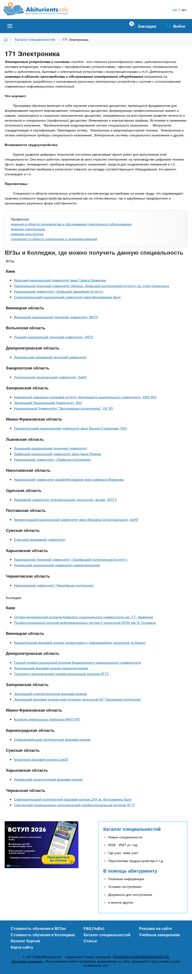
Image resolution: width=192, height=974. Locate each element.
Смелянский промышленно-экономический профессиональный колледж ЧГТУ (74, 804)
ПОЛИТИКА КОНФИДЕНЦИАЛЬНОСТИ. (141, 957)
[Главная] (40, 8)
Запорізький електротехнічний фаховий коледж (50, 693)
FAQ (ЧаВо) (94, 928)
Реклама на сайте (155, 928)
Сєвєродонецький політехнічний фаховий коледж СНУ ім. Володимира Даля (72, 799)
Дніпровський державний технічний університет (50, 357)
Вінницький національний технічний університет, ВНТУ (56, 316)
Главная (7, 39)
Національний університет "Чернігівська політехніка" (54, 585)
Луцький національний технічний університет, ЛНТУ (53, 336)
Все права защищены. (28, 961)
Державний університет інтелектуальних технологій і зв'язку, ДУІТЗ (65, 499)
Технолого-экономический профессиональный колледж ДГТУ (61, 673)
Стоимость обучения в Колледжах (43, 934)
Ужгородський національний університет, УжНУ (50, 377)
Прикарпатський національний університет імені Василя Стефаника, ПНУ (70, 428)
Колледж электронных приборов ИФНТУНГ (47, 719)
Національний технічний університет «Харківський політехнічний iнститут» (71, 559)
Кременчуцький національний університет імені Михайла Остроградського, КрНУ (76, 519)
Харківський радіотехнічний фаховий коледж (48, 779)
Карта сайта (22, 947)
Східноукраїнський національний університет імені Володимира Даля (67, 297)
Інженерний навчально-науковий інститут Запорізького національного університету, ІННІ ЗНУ (85, 397)
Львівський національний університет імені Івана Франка (57, 453)
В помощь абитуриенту (130, 870)
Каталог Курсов (25, 940)
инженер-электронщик (28, 228)
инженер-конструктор (27, 233)
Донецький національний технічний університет (50, 448)
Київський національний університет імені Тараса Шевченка (60, 280)
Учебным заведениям (159, 934)
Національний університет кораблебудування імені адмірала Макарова (69, 479)
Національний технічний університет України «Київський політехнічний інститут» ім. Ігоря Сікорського (91, 285)
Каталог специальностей (35, 39)
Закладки (147, 26)
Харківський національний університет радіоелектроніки (57, 565)
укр (174, 9)
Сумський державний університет (39, 539)
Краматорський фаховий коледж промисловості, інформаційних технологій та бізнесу (80, 642)
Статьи (90, 940)
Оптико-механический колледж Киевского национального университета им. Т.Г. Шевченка (83, 616)
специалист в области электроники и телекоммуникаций (54, 238)
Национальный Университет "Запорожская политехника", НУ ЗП (63, 408)
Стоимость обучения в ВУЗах (38, 928)
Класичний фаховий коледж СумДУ (41, 759)
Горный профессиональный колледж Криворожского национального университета (77, 662)
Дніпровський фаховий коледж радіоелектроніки (51, 668)
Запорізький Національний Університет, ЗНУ (48, 402)
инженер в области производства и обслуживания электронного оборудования (71, 224)
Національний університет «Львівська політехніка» (52, 459)
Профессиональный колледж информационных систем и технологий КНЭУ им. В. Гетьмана (85, 622)
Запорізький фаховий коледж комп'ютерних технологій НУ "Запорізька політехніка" (77, 699)
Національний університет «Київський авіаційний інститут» (59, 291)
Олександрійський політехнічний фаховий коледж (52, 739)
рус (184, 9)
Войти (179, 26)
